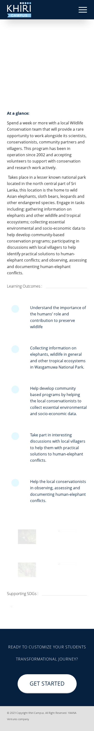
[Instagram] (69, 725)
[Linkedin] (61, 725)
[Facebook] (54, 725)
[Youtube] (83, 725)
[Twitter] (76, 725)
